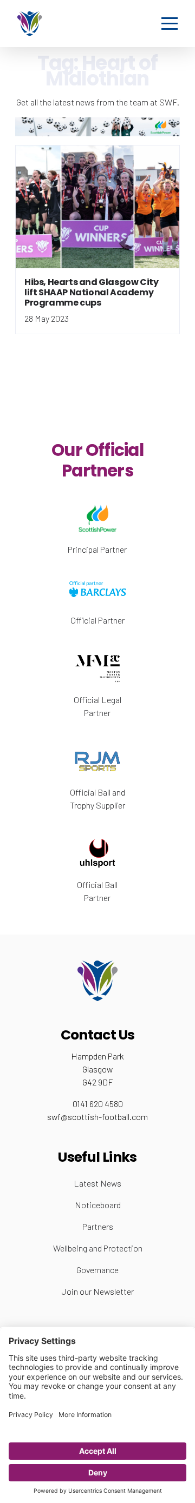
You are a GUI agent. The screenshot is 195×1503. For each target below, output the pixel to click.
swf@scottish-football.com (97, 1116)
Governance (97, 1269)
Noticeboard (98, 1205)
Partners (97, 1226)
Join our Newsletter (98, 1291)
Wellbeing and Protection (97, 1248)
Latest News (97, 1183)
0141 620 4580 (98, 1103)
